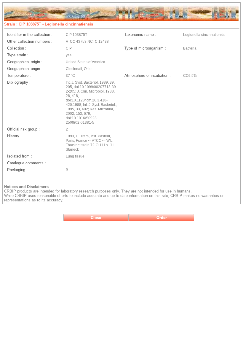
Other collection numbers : (29, 41)
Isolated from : (19, 156)
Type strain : (17, 55)
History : (14, 136)
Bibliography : (19, 82)
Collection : (16, 48)
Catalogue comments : (26, 163)
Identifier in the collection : (29, 34)
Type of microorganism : (145, 48)
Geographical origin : (24, 62)
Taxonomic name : (140, 34)
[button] (96, 217)
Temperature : (19, 75)
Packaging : (17, 170)
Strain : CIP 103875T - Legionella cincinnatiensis (48, 24)
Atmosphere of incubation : (147, 75)
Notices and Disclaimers (26, 186)
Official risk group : (23, 129)
